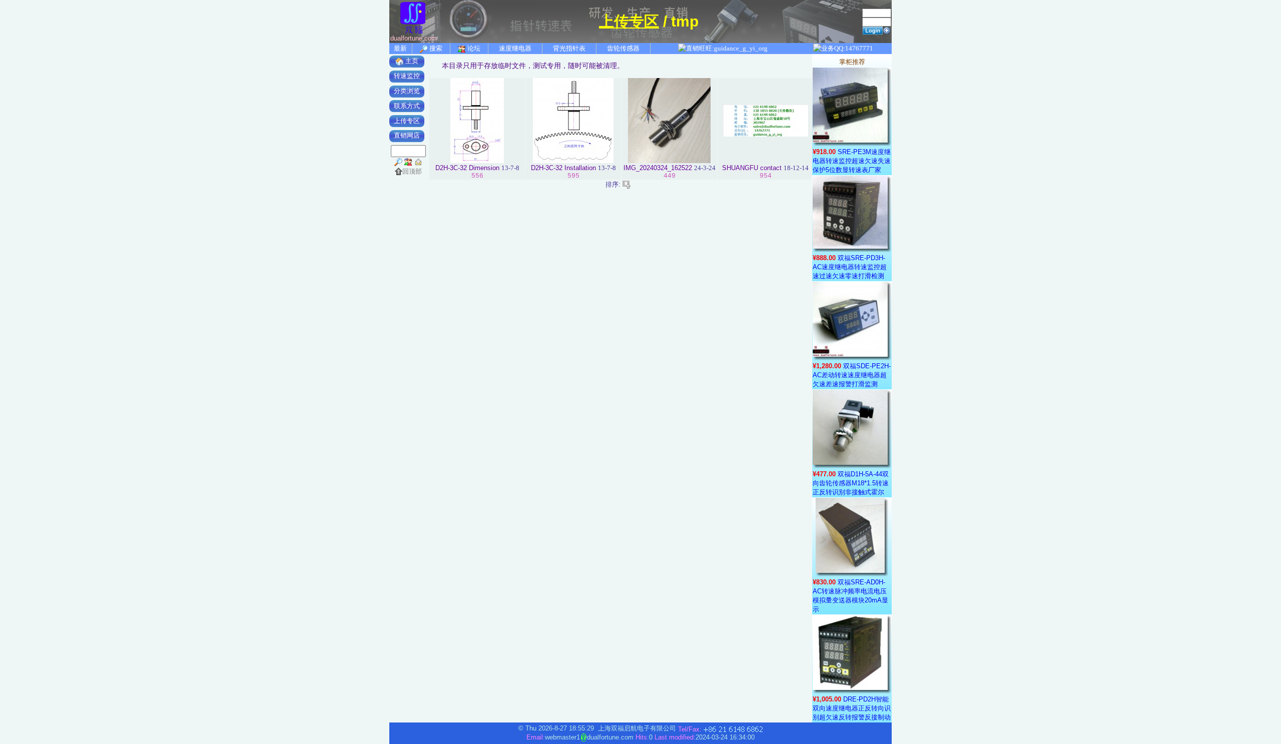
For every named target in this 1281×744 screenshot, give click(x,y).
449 (670, 176)
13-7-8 (510, 168)
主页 (410, 61)
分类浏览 (407, 91)
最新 (400, 48)
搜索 (435, 48)
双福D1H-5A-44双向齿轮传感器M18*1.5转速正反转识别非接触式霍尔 (851, 483)
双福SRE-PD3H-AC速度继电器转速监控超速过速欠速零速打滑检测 (850, 267)
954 (766, 176)
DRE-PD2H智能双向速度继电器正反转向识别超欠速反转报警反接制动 (852, 708)
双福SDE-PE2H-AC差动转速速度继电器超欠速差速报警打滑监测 (852, 375)
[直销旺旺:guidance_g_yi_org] (722, 49)
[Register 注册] (887, 30)
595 (573, 176)
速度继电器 (515, 48)
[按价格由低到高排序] (626, 184)
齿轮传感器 (623, 48)
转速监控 (407, 76)
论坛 (473, 48)
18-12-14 (796, 168)
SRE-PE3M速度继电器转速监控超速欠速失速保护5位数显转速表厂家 (852, 161)
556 (477, 176)
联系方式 (407, 106)
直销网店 (407, 135)
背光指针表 (569, 48)
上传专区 (629, 21)
